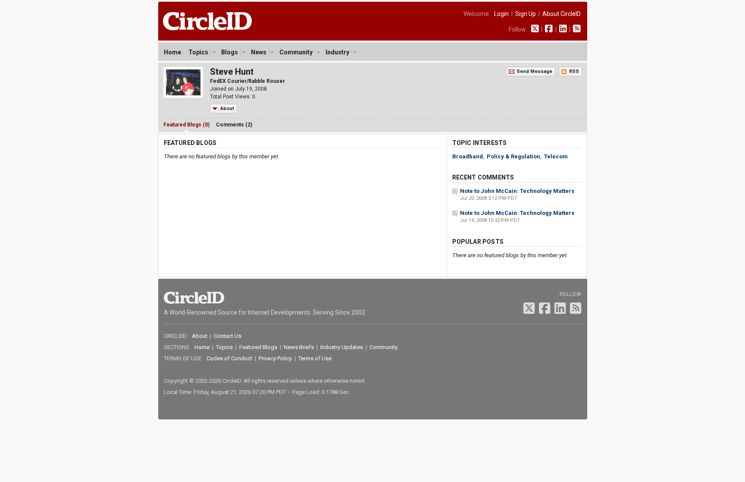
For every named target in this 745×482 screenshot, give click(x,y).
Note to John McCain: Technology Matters (517, 191)
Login (501, 13)
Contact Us (227, 336)
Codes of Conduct (229, 358)
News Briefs (299, 347)
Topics (198, 52)
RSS (574, 71)
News (258, 52)
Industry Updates (341, 347)
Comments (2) (234, 125)
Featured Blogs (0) (186, 125)
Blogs (229, 52)
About (227, 108)
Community (296, 52)
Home (172, 52)
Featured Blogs (258, 347)
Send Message (534, 71)
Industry (337, 52)
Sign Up (525, 13)
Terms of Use (315, 358)
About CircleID (561, 13)
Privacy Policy (275, 358)
